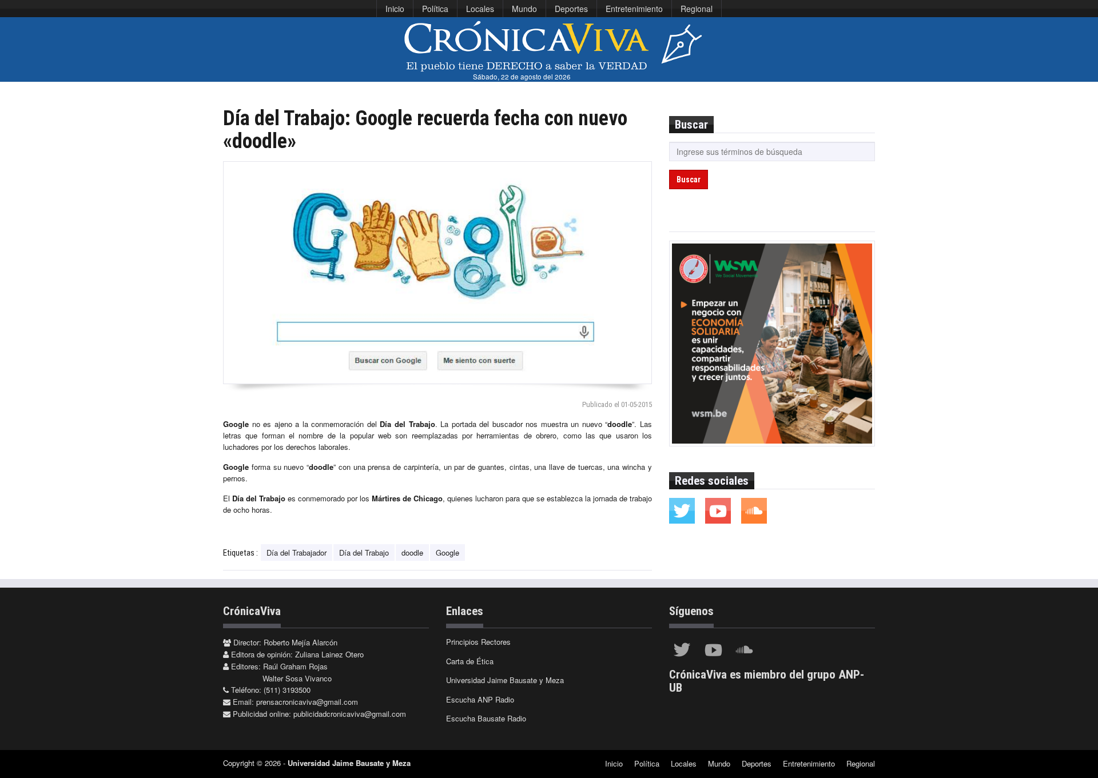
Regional (697, 8)
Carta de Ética (470, 661)
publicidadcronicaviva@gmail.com (349, 713)
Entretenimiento (634, 8)
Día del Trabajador (296, 552)
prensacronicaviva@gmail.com (307, 701)
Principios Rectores (478, 641)
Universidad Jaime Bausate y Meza (505, 680)
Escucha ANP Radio (480, 699)
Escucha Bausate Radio (486, 718)
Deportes (571, 8)
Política (435, 8)
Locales (480, 8)
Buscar (689, 179)
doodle (412, 552)
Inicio (394, 8)
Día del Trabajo (364, 552)
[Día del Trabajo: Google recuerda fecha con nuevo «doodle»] (437, 272)
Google (447, 552)
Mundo (524, 8)
